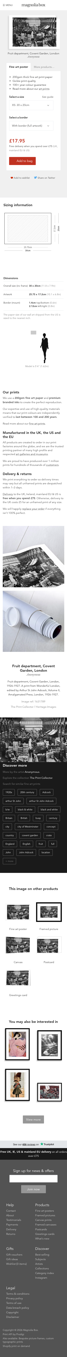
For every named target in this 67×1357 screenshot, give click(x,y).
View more (33, 1119)
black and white (49, 809)
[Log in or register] (55, 5)
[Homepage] (33, 5)
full (52, 843)
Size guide (47, 96)
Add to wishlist (22, 177)
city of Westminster (28, 826)
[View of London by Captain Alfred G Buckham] (49, 1045)
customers (52, 465)
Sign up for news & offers (33, 1171)
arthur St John (13, 801)
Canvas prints (43, 1220)
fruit (41, 843)
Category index (44, 1273)
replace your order (33, 509)
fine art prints (37, 423)
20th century (27, 792)
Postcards (41, 1229)
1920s (8, 792)
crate (49, 835)
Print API (7, 1334)
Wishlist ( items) (16, 1264)
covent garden (30, 835)
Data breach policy (17, 1308)
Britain (8, 818)
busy (38, 818)
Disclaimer (12, 1317)
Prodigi (20, 1334)
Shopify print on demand (16, 1346)
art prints (44, 89)
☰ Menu (8, 5)
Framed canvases (45, 1224)
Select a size (31, 97)
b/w (7, 809)
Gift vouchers (14, 1254)
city (7, 826)
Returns (10, 1234)
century (53, 818)
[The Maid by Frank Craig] (49, 1092)
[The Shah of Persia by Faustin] (17, 1085)
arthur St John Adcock (41, 801)
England (9, 843)
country (9, 835)
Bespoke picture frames (31, 1338)
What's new (42, 1238)
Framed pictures (45, 1215)
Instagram (41, 1277)
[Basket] (61, 5)
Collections (42, 1268)
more (10, 861)
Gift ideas (12, 1259)
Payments (12, 1224)
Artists (39, 1264)
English (26, 843)
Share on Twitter (46, 177)
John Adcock (26, 852)
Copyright (12, 1312)
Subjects (40, 1259)
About (10, 1215)
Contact (11, 1210)
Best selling (42, 1254)
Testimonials (13, 1220)
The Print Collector (41, 778)
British (24, 818)
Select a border (18, 117)
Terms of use (13, 1303)
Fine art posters (44, 1210)
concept (51, 826)
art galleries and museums (32, 454)
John (8, 852)
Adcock (46, 792)
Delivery (8, 494)
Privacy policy (14, 1298)
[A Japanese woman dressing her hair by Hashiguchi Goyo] (17, 1044)
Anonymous (33, 56)
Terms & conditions (17, 1294)
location (46, 852)
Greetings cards (44, 1234)
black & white (25, 809)
